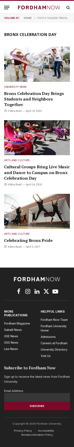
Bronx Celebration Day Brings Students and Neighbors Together (34, 99)
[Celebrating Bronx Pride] (37, 211)
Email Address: (14, 391)
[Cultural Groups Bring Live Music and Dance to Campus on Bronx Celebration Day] (37, 137)
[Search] (68, 7)
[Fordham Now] (39, 7)
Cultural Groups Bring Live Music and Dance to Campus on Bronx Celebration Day (37, 172)
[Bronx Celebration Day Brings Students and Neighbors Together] (37, 64)
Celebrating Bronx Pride (28, 240)
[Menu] (6, 7)
